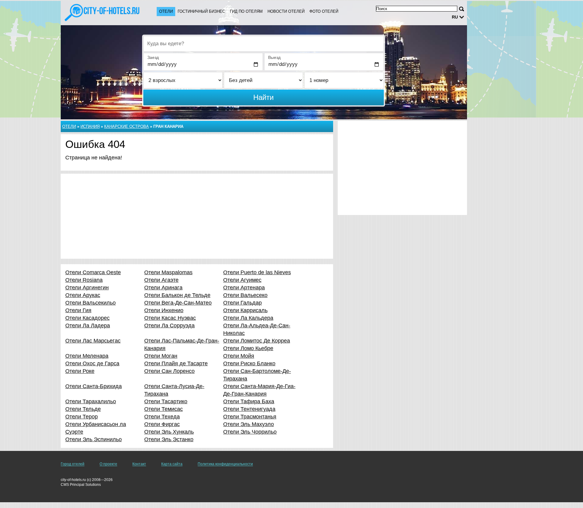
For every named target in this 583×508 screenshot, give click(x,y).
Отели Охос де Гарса (92, 363)
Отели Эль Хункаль (169, 432)
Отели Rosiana (84, 280)
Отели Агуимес (242, 280)
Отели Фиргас (162, 424)
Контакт (139, 464)
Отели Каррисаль (245, 310)
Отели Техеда (162, 417)
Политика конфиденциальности (225, 464)
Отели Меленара (86, 356)
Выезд (274, 57)
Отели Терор (81, 417)
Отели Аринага (163, 288)
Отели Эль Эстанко (168, 439)
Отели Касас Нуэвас (170, 318)
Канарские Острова (126, 126)
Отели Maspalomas (168, 272)
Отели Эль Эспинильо (93, 439)
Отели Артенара (244, 288)
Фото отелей (323, 11)
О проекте (108, 464)
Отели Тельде (83, 409)
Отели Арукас (82, 295)
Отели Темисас (163, 409)
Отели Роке (79, 371)
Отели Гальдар (242, 303)
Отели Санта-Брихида (93, 386)
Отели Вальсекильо (90, 303)
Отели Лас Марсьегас (93, 341)
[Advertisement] (197, 216)
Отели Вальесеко (245, 295)
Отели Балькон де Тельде (177, 295)
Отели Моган (160, 356)
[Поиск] (461, 9)
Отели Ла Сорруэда (169, 325)
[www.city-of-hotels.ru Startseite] (103, 12)
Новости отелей (286, 11)
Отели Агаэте (161, 280)
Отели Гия (78, 310)
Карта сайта (171, 464)
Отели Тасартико (165, 401)
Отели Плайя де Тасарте (176, 363)
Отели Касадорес (87, 318)
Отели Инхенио (163, 310)
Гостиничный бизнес (201, 11)
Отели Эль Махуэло (248, 424)
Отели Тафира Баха (248, 401)
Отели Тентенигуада (249, 409)
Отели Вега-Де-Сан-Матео (178, 303)
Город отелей (72, 464)
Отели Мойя (238, 356)
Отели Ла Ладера (87, 325)
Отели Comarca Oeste (93, 272)
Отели (166, 11)
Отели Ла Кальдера (248, 318)
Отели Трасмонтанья (249, 417)
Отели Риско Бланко (249, 363)
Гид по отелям (246, 11)
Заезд (153, 57)
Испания (90, 126)
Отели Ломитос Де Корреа (256, 341)
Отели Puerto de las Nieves (257, 272)
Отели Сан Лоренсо (169, 371)
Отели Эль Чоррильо (250, 432)
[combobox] (264, 43)
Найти (263, 97)
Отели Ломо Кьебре (248, 348)
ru (455, 17)
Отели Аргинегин (87, 288)
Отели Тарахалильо (90, 401)
